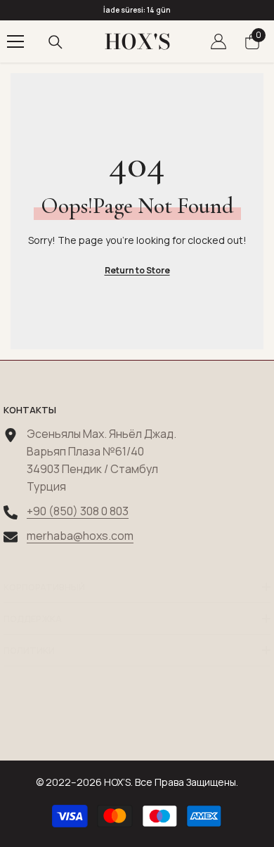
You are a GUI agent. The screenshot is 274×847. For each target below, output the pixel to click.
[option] (137, 10)
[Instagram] (96, 726)
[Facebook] (55, 726)
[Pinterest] (137, 726)
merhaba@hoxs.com (80, 535)
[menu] (15, 41)
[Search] (55, 42)
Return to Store (137, 270)
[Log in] (218, 41)
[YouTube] (218, 726)
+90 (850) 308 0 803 (78, 511)
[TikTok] (177, 726)
